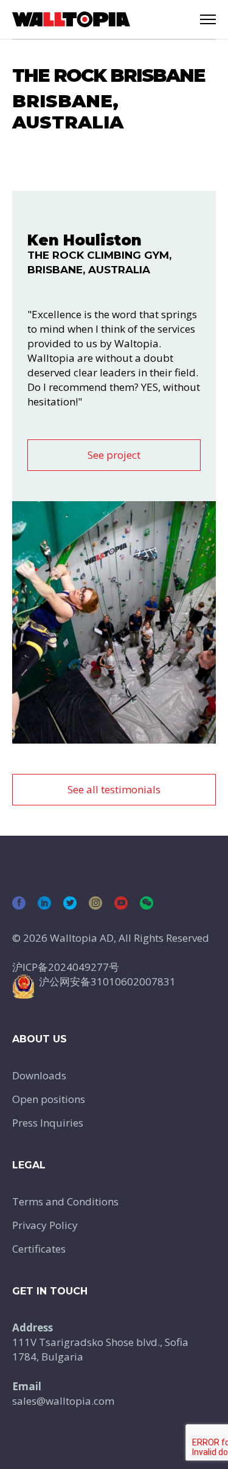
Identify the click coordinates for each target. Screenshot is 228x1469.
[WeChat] (146, 903)
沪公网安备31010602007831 (107, 981)
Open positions (48, 1099)
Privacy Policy (45, 1225)
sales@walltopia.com (63, 1401)
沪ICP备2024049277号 (65, 967)
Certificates (39, 1249)
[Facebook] (19, 903)
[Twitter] (70, 903)
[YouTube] (121, 903)
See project (114, 455)
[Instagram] (95, 903)
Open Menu (208, 19)
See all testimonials (114, 789)
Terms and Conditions (65, 1201)
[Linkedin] (44, 903)
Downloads (39, 1075)
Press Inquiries (47, 1123)
